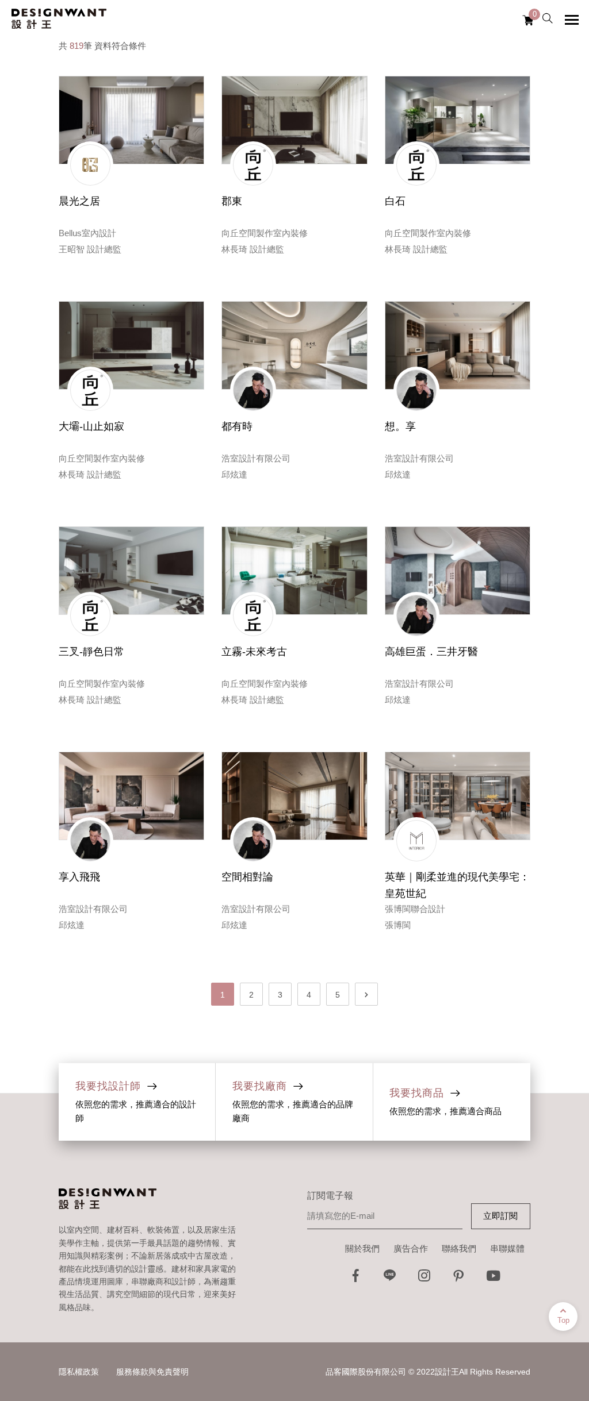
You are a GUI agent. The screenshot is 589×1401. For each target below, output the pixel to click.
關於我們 (362, 1248)
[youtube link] (493, 1279)
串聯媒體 (507, 1248)
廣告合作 (410, 1248)
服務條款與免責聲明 (152, 1371)
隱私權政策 (79, 1371)
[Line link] (390, 1279)
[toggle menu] (571, 19)
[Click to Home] (59, 19)
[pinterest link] (459, 1279)
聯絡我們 (459, 1248)
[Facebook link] (355, 1279)
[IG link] (424, 1279)
